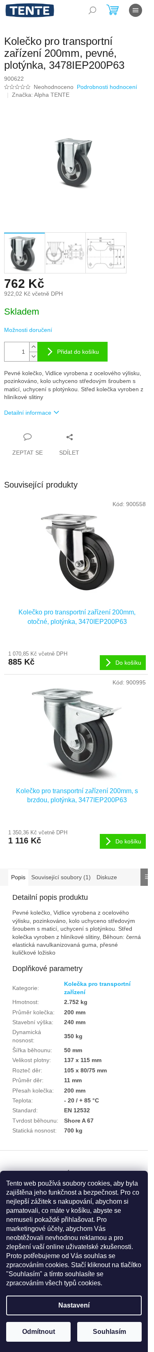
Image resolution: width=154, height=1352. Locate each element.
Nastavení (74, 1305)
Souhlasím (109, 1331)
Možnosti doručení (28, 330)
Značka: (40, 94)
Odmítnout (38, 1331)
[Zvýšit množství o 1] (33, 347)
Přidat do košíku (78, 351)
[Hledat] (92, 10)
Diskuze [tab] (107, 877)
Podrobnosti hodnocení (107, 87)
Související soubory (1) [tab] (61, 877)
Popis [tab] (18, 877)
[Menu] (135, 10)
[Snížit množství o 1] (33, 356)
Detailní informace (27, 412)
